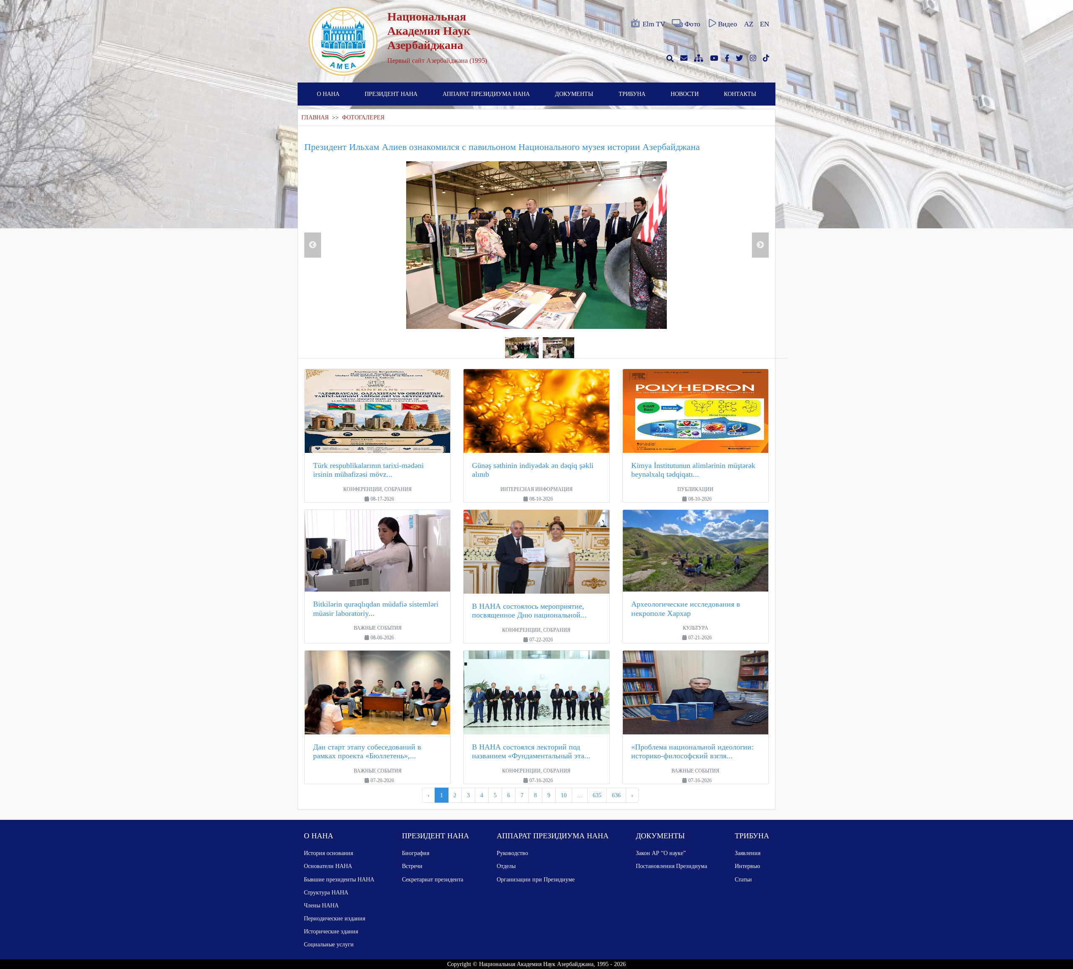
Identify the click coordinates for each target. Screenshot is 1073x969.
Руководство (512, 853)
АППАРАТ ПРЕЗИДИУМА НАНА (486, 93)
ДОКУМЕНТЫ (574, 93)
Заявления (747, 853)
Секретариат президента (432, 879)
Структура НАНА (326, 892)
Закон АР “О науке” (661, 853)
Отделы (506, 866)
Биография (415, 853)
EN (764, 24)
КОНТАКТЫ (740, 93)
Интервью (747, 866)
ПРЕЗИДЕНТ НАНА (391, 93)
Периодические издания (334, 918)
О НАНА (328, 93)
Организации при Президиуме (536, 879)
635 (597, 795)
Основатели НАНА (328, 866)
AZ (748, 24)
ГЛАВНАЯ (315, 117)
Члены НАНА (321, 905)
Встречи (412, 866)
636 (616, 795)
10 (564, 795)
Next (760, 245)
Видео (727, 24)
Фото (692, 24)
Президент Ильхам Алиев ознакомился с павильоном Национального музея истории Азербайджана (502, 147)
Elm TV (654, 24)
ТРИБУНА (632, 93)
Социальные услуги (329, 944)
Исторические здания (331, 931)
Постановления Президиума (671, 866)
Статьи (743, 879)
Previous (312, 245)
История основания (328, 853)
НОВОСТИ (685, 93)
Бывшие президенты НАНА (339, 879)
